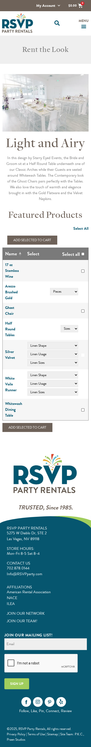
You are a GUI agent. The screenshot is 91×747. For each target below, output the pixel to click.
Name (11, 253)
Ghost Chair (9, 310)
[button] (57, 23)
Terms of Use (36, 734)
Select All (81, 228)
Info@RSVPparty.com (24, 574)
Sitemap (52, 734)
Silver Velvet (10, 354)
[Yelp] (61, 702)
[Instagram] (38, 702)
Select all (71, 254)
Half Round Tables (10, 329)
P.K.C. (79, 734)
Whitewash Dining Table (13, 409)
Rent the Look (45, 49)
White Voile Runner (11, 384)
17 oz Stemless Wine (12, 270)
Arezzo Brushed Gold (11, 292)
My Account (45, 5)
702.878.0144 (18, 568)
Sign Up (16, 683)
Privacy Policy (16, 734)
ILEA (11, 603)
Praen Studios (16, 739)
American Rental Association (29, 592)
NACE (12, 598)
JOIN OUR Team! (22, 621)
